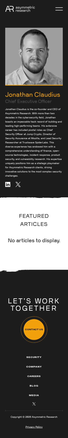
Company (34, 366)
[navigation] (20, 9)
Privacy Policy (34, 427)
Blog (34, 385)
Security (34, 357)
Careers (34, 376)
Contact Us (34, 329)
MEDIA (34, 395)
